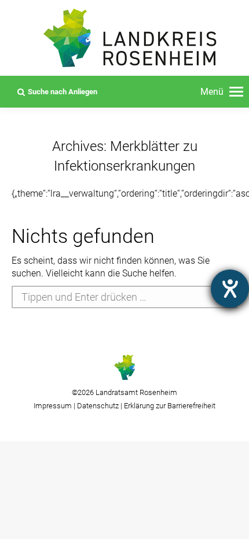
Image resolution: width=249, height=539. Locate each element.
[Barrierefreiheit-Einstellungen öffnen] (230, 289)
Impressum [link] (53, 405)
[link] (221, 92)
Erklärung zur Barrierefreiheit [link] (168, 405)
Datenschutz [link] (98, 405)
